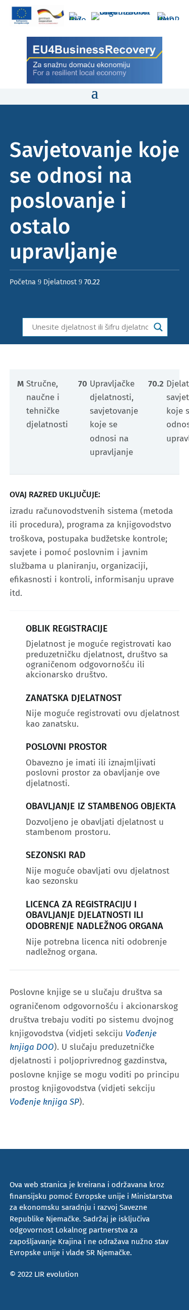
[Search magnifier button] (158, 327)
